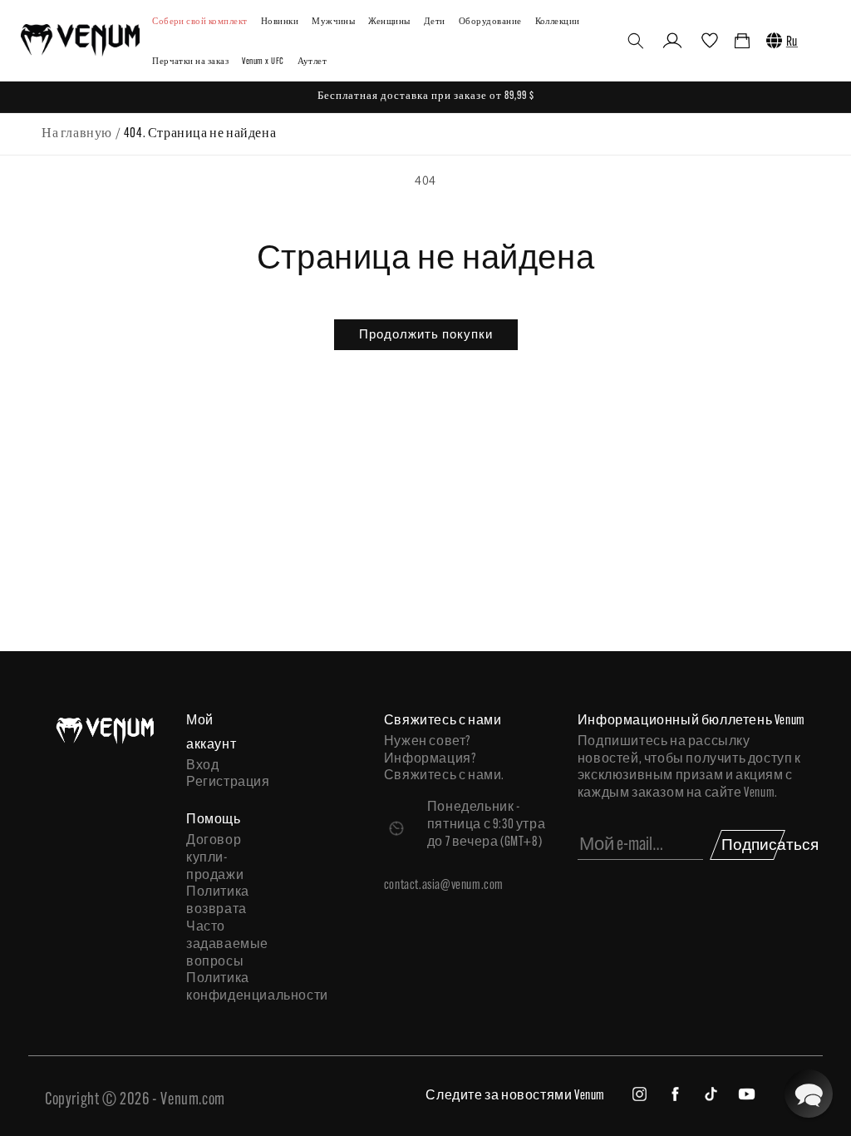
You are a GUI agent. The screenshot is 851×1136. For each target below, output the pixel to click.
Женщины (389, 22)
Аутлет (312, 62)
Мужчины (333, 22)
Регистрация (215, 782)
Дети (434, 22)
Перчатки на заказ (190, 62)
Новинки (279, 22)
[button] (635, 40)
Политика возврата (215, 901)
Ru (792, 42)
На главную (77, 134)
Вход (202, 766)
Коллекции (557, 22)
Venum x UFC (262, 62)
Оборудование (490, 22)
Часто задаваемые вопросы (215, 945)
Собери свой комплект (200, 22)
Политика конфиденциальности (215, 987)
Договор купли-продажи (214, 858)
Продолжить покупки (426, 334)
